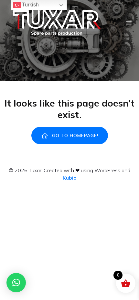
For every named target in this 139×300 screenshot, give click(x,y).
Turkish (30, 4)
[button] (16, 282)
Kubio (70, 177)
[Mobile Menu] (128, 22)
